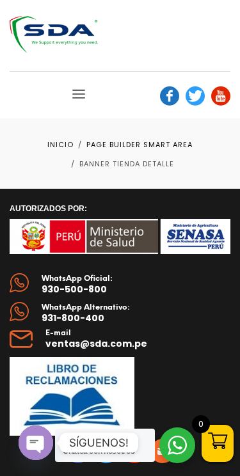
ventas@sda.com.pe (96, 343)
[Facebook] (169, 96)
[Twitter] (195, 96)
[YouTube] (220, 96)
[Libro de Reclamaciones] (72, 396)
